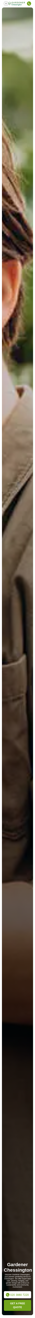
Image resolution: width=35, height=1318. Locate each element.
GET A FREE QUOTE (17, 1305)
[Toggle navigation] (6, 3)
